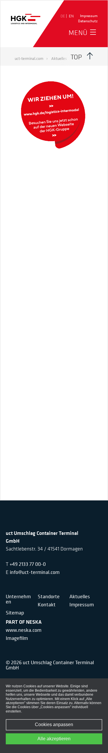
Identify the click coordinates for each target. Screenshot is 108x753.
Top (76, 57)
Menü (78, 32)
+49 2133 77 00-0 (28, 564)
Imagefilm (17, 638)
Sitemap (15, 612)
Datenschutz (88, 21)
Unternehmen (18, 599)
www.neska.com (23, 630)
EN (71, 16)
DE (63, 16)
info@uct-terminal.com (35, 572)
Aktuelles (79, 596)
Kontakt (47, 604)
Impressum (89, 15)
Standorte (49, 596)
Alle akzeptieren (54, 738)
